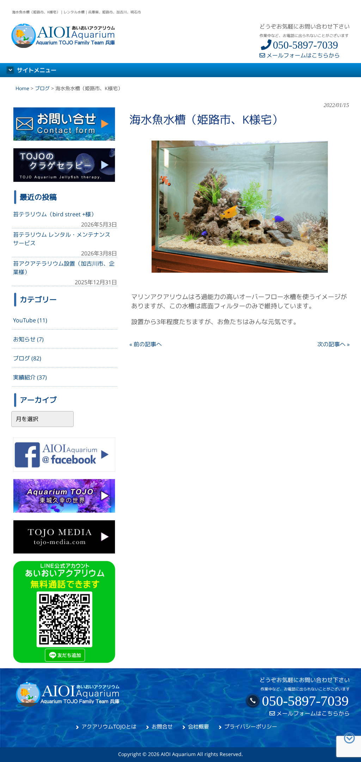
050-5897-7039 (305, 45)
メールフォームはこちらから (302, 55)
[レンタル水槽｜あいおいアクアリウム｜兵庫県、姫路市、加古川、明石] (63, 46)
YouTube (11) (30, 320)
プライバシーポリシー (250, 726)
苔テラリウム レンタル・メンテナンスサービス (61, 239)
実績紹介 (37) (30, 377)
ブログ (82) (27, 358)
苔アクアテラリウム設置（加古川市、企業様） (64, 268)
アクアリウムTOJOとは (108, 726)
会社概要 (198, 726)
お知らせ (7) (28, 339)
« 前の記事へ (145, 344)
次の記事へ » (333, 344)
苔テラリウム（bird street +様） (55, 214)
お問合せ (162, 726)
